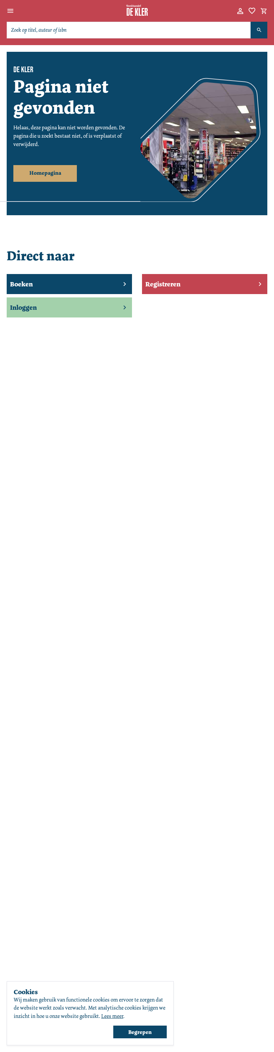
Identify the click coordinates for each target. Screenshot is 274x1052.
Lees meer (112, 1016)
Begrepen (140, 1032)
